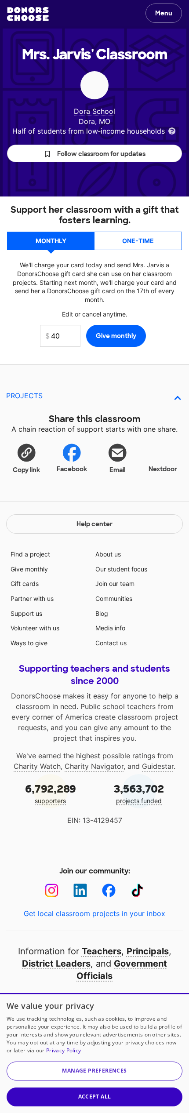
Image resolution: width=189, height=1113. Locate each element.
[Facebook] (108, 890)
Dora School (94, 111)
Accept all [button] (94, 1096)
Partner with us (32, 598)
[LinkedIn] (80, 890)
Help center (94, 524)
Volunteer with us (35, 628)
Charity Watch (37, 766)
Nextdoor (163, 469)
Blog (101, 613)
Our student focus (121, 569)
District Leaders (56, 963)
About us (108, 554)
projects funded (139, 793)
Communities (113, 598)
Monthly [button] (51, 240)
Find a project (30, 554)
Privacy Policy (63, 1050)
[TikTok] (137, 890)
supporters (50, 793)
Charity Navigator (94, 766)
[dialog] (94, 1053)
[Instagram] (51, 890)
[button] (94, 153)
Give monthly (29, 569)
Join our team (114, 583)
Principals (148, 951)
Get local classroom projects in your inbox (94, 913)
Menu (163, 13)
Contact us (111, 643)
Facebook (72, 469)
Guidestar (158, 766)
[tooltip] (172, 130)
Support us (26, 613)
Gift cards (25, 583)
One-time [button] (138, 240)
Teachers (101, 951)
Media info (110, 628)
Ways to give (29, 643)
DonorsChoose (28, 14)
